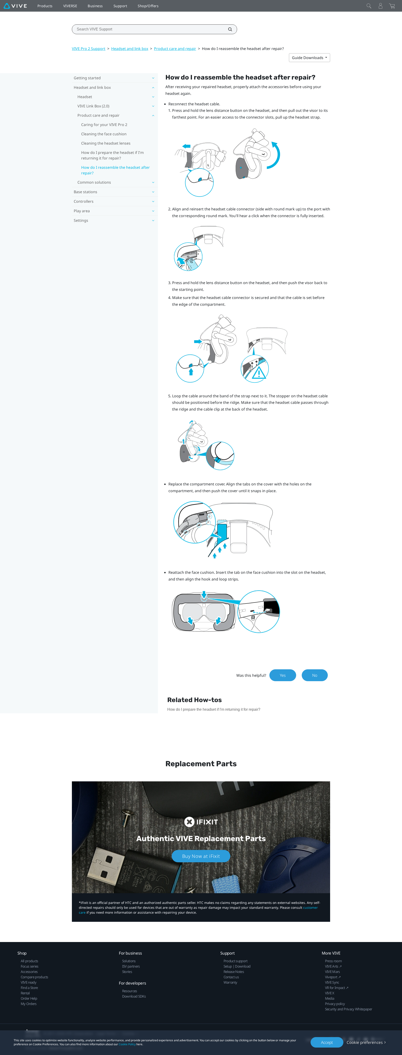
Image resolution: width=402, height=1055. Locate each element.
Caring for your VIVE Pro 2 (104, 124)
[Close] (369, 6)
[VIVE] (15, 5)
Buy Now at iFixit (201, 856)
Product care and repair (175, 48)
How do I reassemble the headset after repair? (115, 170)
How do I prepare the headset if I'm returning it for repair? (112, 155)
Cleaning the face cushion (104, 133)
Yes (283, 675)
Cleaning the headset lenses (106, 143)
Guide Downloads (308, 57)
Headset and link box (129, 48)
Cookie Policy (127, 1044)
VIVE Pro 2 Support (88, 48)
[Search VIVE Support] (227, 29)
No (314, 675)
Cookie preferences (365, 1042)
